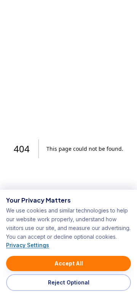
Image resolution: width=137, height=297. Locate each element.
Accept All (68, 263)
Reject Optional (68, 282)
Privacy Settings (27, 245)
